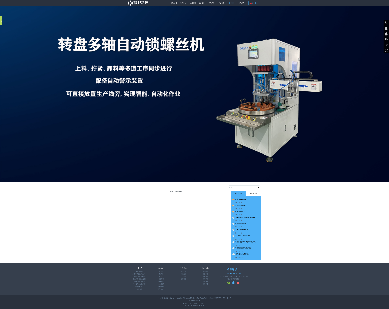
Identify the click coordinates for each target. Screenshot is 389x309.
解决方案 (205, 271)
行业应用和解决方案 (139, 284)
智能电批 (139, 289)
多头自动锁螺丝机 (240, 205)
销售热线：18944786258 (233, 271)
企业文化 (183, 271)
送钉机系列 (139, 271)
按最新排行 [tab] (253, 194)
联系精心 (241, 3)
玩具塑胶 (161, 287)
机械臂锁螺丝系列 (139, 281)
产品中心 (183, 3)
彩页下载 (205, 281)
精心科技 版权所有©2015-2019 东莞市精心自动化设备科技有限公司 (179, 298)
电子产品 (161, 281)
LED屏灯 (161, 279)
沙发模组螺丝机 (240, 211)
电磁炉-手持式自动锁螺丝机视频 (245, 242)
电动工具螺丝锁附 (240, 199)
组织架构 (183, 276)
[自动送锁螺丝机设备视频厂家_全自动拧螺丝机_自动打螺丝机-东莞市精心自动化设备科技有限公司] (138, 3)
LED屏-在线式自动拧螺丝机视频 (245, 217)
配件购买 (205, 284)
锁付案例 (201, 3)
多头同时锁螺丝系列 (139, 279)
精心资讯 (221, 3)
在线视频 (193, 3)
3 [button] (197, 179)
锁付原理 (205, 274)
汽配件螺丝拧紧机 (240, 223)
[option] (194, 91)
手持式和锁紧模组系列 (139, 274)
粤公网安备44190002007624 (194, 306)
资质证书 (183, 279)
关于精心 (211, 3)
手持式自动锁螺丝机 (241, 230)
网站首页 (174, 3)
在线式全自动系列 (139, 276)
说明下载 (205, 279)
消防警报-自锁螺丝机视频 (243, 248)
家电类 (161, 271)
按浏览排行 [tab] (238, 194)
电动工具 (161, 284)
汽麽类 (161, 276)
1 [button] (192, 179)
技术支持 (231, 3)
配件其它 (161, 289)
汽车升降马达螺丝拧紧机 (243, 236)
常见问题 (205, 276)
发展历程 (183, 274)
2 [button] (194, 179)
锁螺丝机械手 (139, 287)
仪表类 (161, 274)
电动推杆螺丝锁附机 (242, 254)
